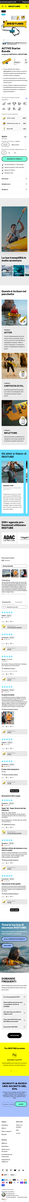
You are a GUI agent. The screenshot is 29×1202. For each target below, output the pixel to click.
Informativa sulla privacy (8, 1193)
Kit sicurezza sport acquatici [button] (14, 627)
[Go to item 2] (15, 573)
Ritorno (4, 1128)
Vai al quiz (7, 945)
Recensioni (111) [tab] (6, 602)
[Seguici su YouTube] (15, 1170)
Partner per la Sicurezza (6, 1150)
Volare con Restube (19, 1126)
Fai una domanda (8, 566)
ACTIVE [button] (9, 649)
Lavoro (18, 1133)
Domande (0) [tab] (18, 602)
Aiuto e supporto (6, 1131)
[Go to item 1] (6, 573)
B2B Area (4, 1143)
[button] (4, 627)
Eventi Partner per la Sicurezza (7, 1155)
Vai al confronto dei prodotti (14, 939)
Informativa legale (22, 1197)
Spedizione (5, 1125)
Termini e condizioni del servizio (10, 1195)
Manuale (4, 1134)
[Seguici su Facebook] (3, 1170)
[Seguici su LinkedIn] (23, 1170)
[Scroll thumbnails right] (25, 573)
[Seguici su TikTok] (19, 1170)
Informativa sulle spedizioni (9, 1197)
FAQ (17, 1130)
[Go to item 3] (24, 573)
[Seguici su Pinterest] (11, 1170)
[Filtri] (3, 606)
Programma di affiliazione (6, 1161)
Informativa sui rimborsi (8, 1191)
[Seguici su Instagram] (7, 1170)
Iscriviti (21, 1104)
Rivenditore (5, 1146)
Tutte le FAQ (14, 1035)
